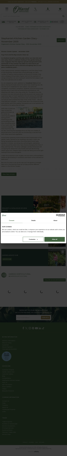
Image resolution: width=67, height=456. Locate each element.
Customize (32, 239)
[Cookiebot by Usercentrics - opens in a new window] (57, 215)
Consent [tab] (11, 220)
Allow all (54, 239)
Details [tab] (33, 220)
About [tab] (55, 220)
